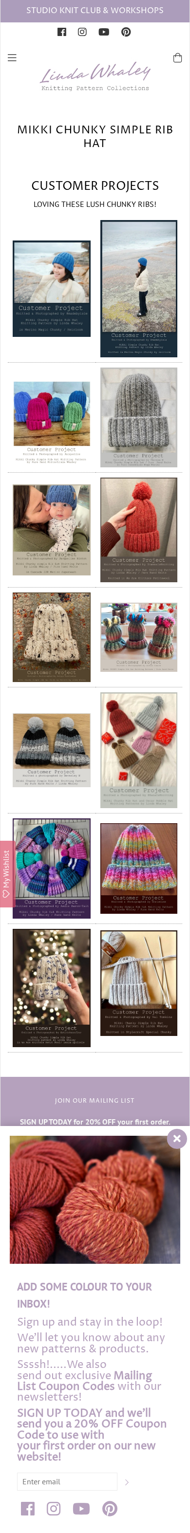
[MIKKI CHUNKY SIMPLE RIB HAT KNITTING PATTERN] (52, 288)
